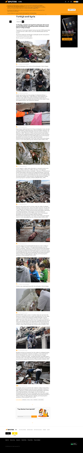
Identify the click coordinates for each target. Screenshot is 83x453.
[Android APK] (74, 444)
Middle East (35, 399)
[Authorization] (65, 2)
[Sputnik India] (11, 3)
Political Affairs (22, 429)
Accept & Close (71, 9)
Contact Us (18, 439)
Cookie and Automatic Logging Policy (31, 8)
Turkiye (28, 399)
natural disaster (41, 399)
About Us (7, 439)
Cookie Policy (24, 439)
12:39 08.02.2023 (19, 19)
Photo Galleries (19, 399)
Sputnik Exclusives (38, 429)
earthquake (24, 399)
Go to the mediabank (26, 64)
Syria (31, 399)
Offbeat (44, 429)
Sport (48, 429)
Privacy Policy (37, 7)
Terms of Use (12, 439)
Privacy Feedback (37, 439)
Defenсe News (30, 429)
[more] (49, 64)
